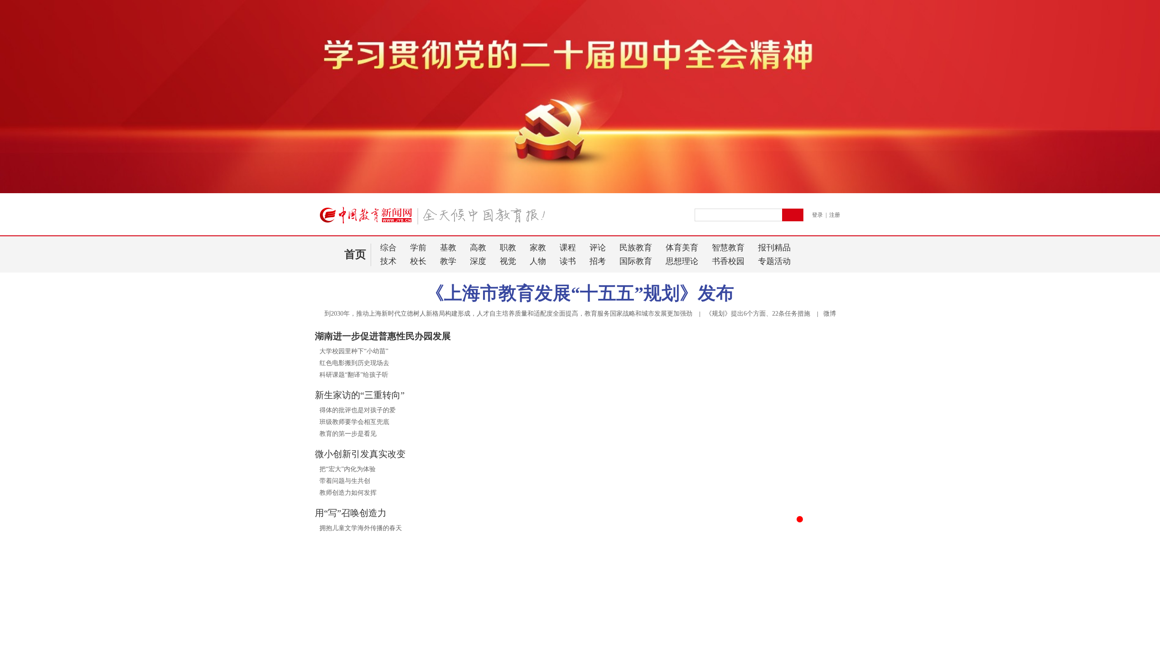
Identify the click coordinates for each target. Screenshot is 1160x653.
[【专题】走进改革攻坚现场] (398, 631)
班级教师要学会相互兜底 (354, 422)
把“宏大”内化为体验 (347, 469)
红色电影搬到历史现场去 (354, 363)
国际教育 (635, 261)
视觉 (508, 261)
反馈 (1138, 539)
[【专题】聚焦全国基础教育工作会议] (580, 631)
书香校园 (728, 261)
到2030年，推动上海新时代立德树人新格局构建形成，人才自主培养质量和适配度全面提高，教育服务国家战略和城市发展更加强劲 (508, 313)
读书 (568, 261)
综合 (388, 247)
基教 (448, 247)
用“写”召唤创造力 (351, 513)
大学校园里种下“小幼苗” (353, 351)
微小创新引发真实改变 (360, 454)
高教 (478, 247)
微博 (829, 313)
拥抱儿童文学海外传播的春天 (360, 528)
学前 (418, 247)
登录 (817, 215)
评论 (598, 247)
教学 (448, 261)
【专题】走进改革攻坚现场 (367, 646)
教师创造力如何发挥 (348, 492)
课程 (568, 247)
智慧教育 (728, 247)
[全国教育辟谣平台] (762, 631)
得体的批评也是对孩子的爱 (357, 410)
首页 (355, 254)
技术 (388, 261)
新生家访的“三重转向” (360, 395)
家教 (538, 247)
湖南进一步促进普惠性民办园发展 (383, 336)
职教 (508, 247)
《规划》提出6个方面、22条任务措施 (758, 313)
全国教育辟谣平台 (717, 646)
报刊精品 (774, 247)
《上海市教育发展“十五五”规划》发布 (580, 293)
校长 (418, 261)
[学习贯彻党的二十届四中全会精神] (580, 191)
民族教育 (635, 247)
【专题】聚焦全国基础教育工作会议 (564, 646)
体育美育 (682, 247)
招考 (598, 261)
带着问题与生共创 (344, 481)
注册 (834, 215)
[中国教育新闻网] (435, 219)
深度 (478, 261)
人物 (538, 261)
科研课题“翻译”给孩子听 (353, 374)
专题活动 (774, 261)
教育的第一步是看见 (348, 433)
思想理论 (682, 261)
